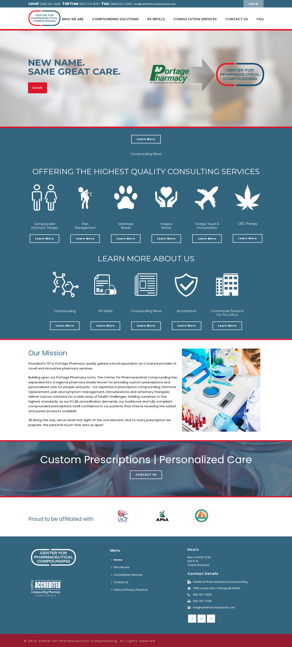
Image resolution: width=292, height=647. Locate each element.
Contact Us (236, 19)
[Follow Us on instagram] (211, 619)
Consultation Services (195, 19)
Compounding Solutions (115, 19)
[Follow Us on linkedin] (202, 619)
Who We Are (72, 19)
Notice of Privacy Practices (131, 590)
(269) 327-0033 (50, 4)
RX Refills (156, 19)
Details (37, 88)
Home (118, 560)
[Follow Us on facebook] (192, 619)
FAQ (260, 19)
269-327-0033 (202, 594)
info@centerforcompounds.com (155, 4)
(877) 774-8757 (90, 4)
